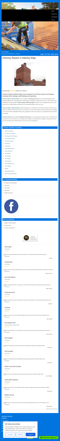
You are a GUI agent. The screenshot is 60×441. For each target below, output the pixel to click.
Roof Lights (8, 158)
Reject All (20, 434)
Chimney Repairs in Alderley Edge (12, 325)
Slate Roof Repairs (9, 171)
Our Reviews (54, 17)
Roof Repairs (8, 161)
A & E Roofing (5, 51)
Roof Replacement (9, 163)
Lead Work (7, 146)
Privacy (53, 20)
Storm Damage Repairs (11, 173)
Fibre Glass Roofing (10, 138)
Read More (7, 256)
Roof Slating (8, 166)
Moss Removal (8, 151)
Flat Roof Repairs (9, 141)
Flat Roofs (7, 143)
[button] (48, 437)
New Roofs (7, 153)
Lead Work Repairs (9, 148)
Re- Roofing (8, 156)
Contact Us (54, 14)
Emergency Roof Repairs (11, 136)
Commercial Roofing (10, 133)
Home (52, 11)
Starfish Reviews (55, 408)
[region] (20, 429)
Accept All (30, 434)
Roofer (6, 168)
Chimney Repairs (9, 131)
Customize (10, 434)
